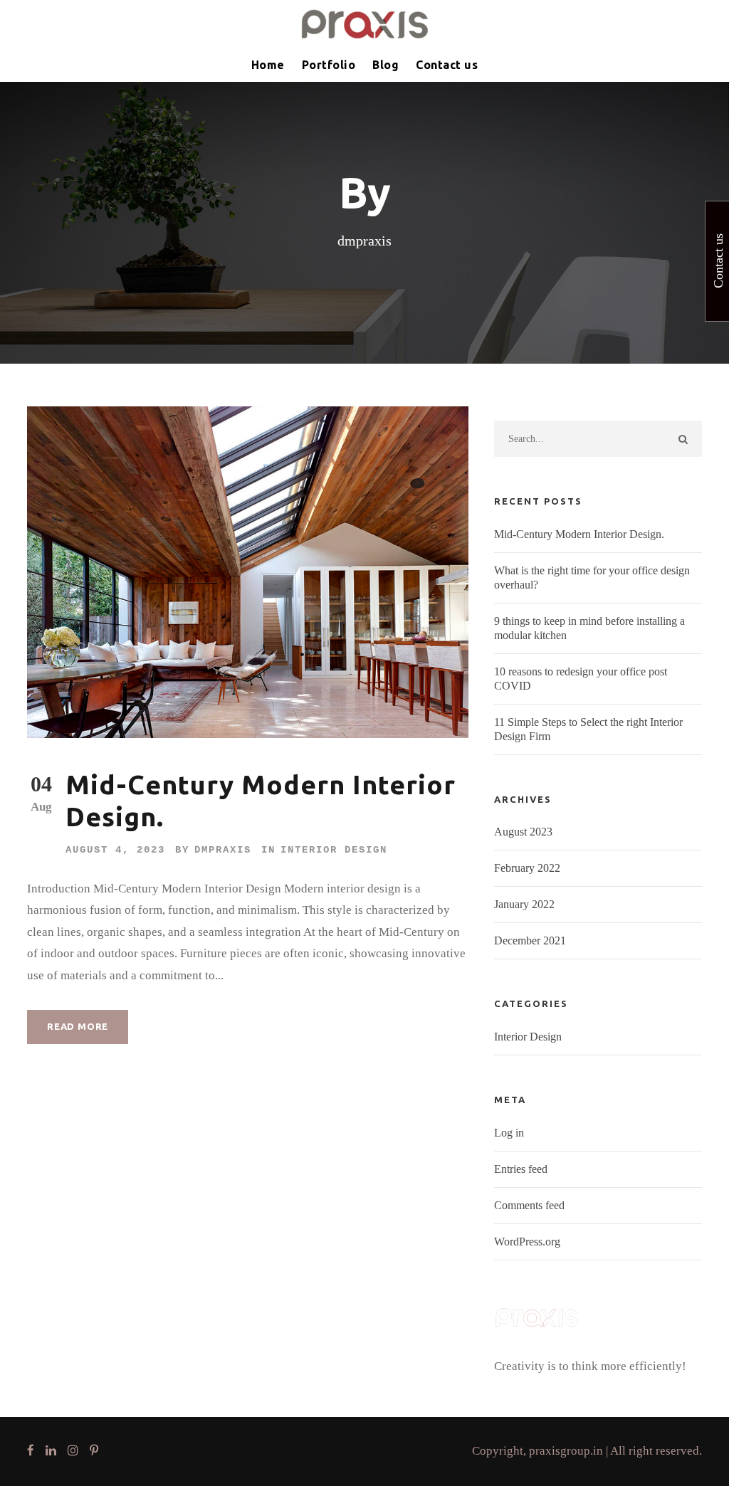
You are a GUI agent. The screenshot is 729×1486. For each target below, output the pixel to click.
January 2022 (524, 904)
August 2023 (523, 832)
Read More (77, 1026)
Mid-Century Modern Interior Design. (579, 534)
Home (268, 64)
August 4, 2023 (115, 849)
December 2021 (530, 940)
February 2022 (527, 868)
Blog (385, 64)
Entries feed (520, 1169)
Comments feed (529, 1205)
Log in (509, 1133)
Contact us (447, 64)
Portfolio (329, 64)
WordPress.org (527, 1241)
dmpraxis (222, 849)
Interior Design (333, 849)
